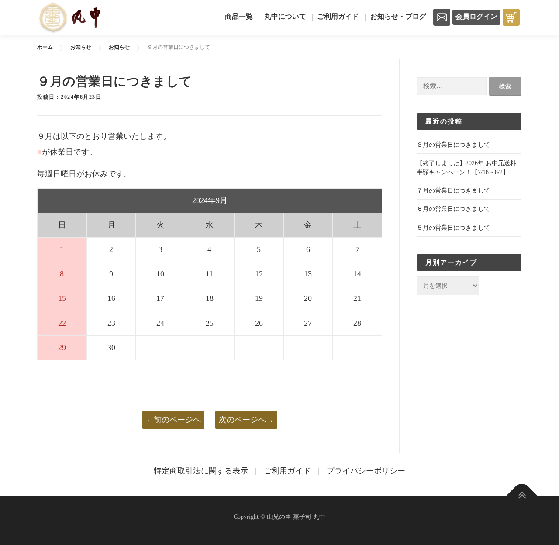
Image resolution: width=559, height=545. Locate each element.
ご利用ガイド (338, 16)
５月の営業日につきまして (453, 227)
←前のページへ (173, 419)
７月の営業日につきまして (453, 190)
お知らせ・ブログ (398, 16)
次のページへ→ (246, 419)
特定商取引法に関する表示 (201, 470)
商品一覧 (239, 16)
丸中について (285, 16)
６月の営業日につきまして (453, 209)
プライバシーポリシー (366, 470)
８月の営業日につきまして (453, 144)
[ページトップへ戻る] (522, 495)
